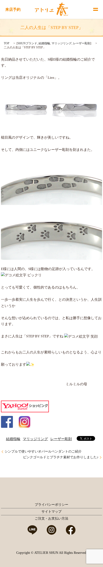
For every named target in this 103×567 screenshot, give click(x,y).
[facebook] (7, 421)
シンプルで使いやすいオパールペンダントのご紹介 (43, 451)
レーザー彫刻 (81, 43)
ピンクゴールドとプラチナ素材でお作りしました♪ (60, 457)
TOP (6, 43)
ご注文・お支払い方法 (51, 518)
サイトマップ (51, 511)
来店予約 (13, 9)
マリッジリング (62, 43)
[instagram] (24, 421)
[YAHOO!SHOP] (25, 406)
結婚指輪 (44, 43)
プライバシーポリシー (51, 504)
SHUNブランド (27, 43)
